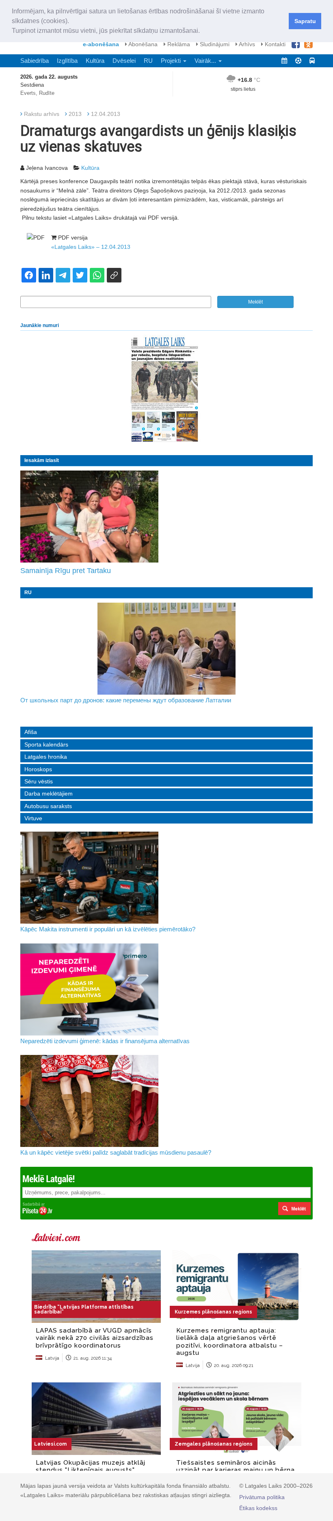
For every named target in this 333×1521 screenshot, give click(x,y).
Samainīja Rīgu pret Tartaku (65, 571)
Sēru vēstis (38, 781)
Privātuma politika (262, 1497)
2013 (75, 114)
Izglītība (67, 60)
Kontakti (274, 44)
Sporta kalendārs (46, 744)
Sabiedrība (34, 60)
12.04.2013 (105, 114)
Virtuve (33, 818)
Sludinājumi (213, 44)
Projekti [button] (171, 60)
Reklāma (178, 44)
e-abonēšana (101, 44)
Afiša (30, 732)
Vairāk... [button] (206, 60)
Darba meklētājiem (48, 793)
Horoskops (38, 769)
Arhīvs (246, 44)
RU (148, 60)
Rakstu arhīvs (41, 114)
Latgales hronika (45, 756)
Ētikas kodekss (258, 1508)
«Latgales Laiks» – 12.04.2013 (90, 247)
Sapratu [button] (305, 21)
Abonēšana (142, 44)
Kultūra (95, 60)
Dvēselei (124, 60)
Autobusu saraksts (48, 806)
